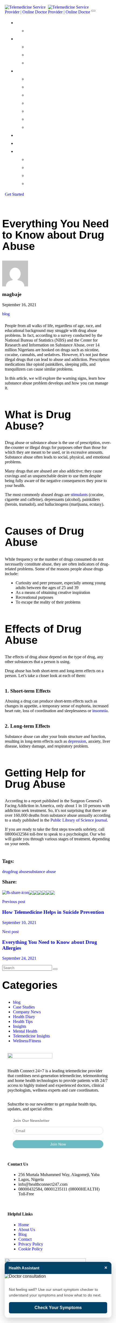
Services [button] (24, 71)
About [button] (22, 23)
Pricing (23, 135)
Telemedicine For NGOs (51, 103)
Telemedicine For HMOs (51, 95)
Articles (34, 183)
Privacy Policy (30, 1244)
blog (6, 314)
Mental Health (25, 1031)
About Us (26, 1229)
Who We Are (39, 31)
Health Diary (24, 1016)
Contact (24, 143)
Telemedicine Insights (31, 1036)
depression (77, 741)
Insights (19, 1026)
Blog (22, 1234)
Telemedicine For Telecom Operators (66, 127)
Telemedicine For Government (59, 111)
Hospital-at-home (46, 55)
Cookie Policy (30, 1249)
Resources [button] (27, 151)
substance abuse (42, 871)
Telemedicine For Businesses (56, 87)
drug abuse (19, 871)
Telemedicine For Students (54, 119)
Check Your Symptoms (58, 1307)
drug (6, 871)
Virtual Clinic (39, 47)
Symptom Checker (46, 63)
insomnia (100, 710)
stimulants (79, 494)
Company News (43, 159)
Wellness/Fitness (27, 1041)
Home (23, 1224)
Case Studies (39, 167)
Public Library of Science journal (78, 820)
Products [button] (25, 39)
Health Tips (38, 175)
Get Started (14, 194)
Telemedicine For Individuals (56, 79)
